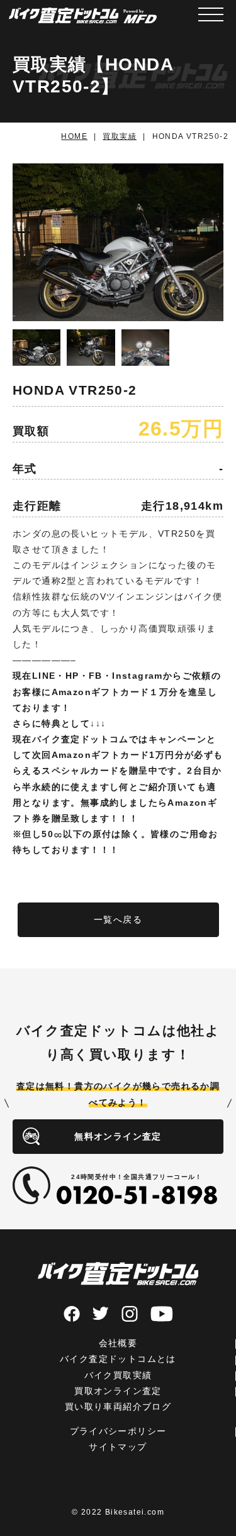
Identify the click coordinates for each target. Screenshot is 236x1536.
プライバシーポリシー (118, 1431)
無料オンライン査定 (118, 1136)
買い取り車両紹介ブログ (118, 1407)
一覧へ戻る (118, 919)
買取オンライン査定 (118, 1391)
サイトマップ (118, 1447)
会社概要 (118, 1343)
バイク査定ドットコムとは (118, 1359)
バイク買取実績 (118, 1375)
